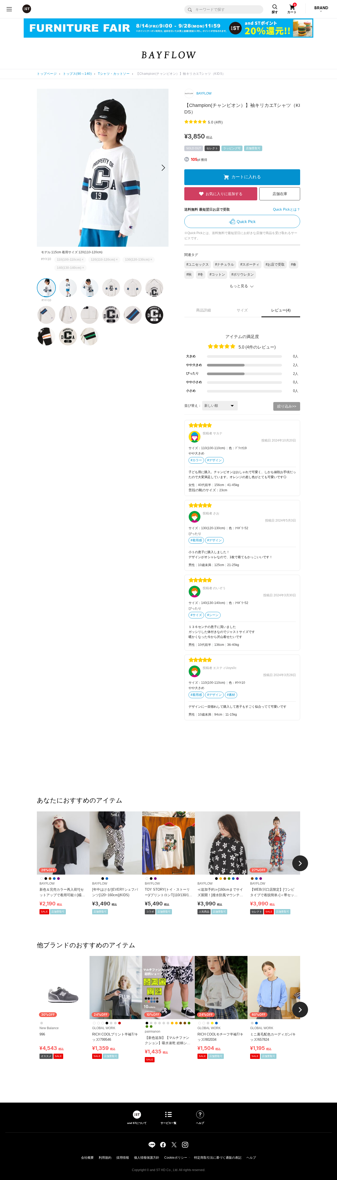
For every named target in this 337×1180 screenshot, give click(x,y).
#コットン (217, 274)
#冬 (200, 274)
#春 (293, 264)
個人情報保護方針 (146, 1157)
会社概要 (87, 1157)
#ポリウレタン (242, 274)
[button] (163, 167)
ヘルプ (251, 1157)
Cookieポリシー (175, 1157)
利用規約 (105, 1157)
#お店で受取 (275, 264)
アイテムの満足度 (242, 336)
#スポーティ (249, 264)
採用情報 (122, 1157)
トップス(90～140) (77, 74)
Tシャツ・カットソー (114, 74)
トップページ (47, 74)
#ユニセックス (197, 264)
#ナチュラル (224, 264)
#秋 (189, 274)
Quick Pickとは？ (286, 209)
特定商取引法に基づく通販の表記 (217, 1157)
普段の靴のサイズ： (204, 490)
